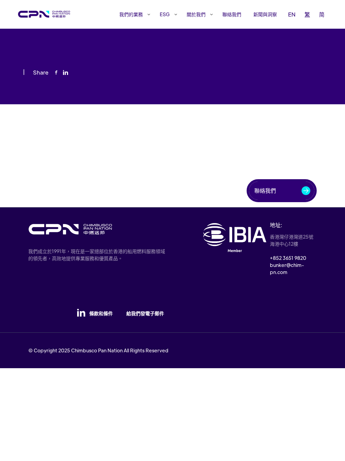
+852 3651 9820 (288, 258)
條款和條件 (101, 313)
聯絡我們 (231, 14)
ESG (165, 14)
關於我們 (196, 14)
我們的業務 (131, 14)
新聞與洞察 (265, 14)
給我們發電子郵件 (145, 313)
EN (291, 14)
